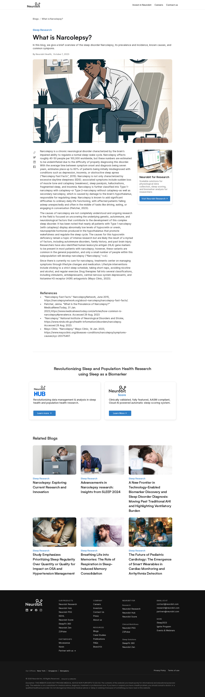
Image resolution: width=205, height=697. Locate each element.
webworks (72, 679)
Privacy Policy (160, 670)
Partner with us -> (67, 650)
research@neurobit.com (168, 608)
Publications (99, 639)
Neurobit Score (66, 620)
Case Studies (99, 635)
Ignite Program (164, 626)
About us (97, 620)
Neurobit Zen (65, 627)
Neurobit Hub (65, 608)
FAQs (95, 643)
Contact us (172, 4)
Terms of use (173, 670)
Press (96, 616)
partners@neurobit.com (168, 611)
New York (41, 671)
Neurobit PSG (65, 612)
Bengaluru (64, 671)
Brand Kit (97, 646)
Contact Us (98, 612)
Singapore (52, 671)
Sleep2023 (162, 622)
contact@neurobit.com (168, 604)
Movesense (64, 643)
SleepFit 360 (65, 623)
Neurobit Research (68, 604)
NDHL (62, 616)
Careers (159, 4)
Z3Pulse (63, 631)
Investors (97, 608)
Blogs (96, 631)
